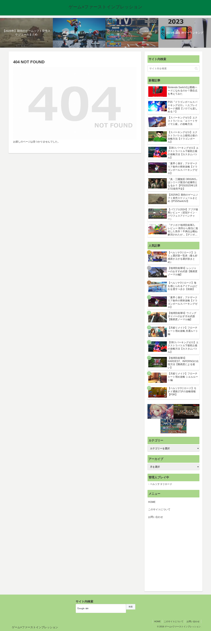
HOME (152, 502)
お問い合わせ (155, 517)
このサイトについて (159, 509)
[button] (196, 68)
